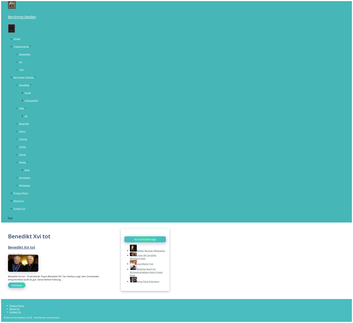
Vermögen (24, 177)
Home (17, 38)
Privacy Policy (21, 193)
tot (20, 62)
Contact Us (19, 208)
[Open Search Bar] (10, 218)
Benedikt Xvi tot (21, 247)
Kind (27, 170)
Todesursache (21, 46)
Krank (28, 92)
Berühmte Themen (24, 77)
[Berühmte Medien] (12, 8)
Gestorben (24, 54)
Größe (22, 146)
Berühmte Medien (22, 16)
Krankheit (24, 85)
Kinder (22, 162)
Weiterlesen (16, 285)
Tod (21, 69)
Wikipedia (24, 185)
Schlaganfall (31, 100)
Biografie (24, 123)
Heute (22, 154)
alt (26, 116)
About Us (19, 200)
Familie (23, 139)
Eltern (22, 131)
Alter (21, 108)
